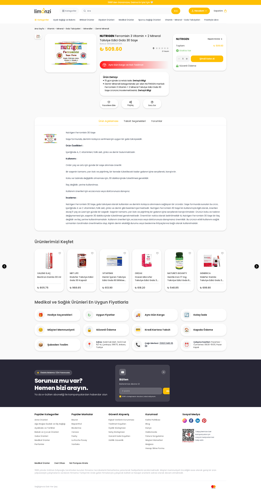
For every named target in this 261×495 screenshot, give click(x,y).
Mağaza (149, 444)
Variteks (76, 444)
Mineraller (88, 28)
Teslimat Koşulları (117, 424)
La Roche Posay (79, 440)
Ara (176, 11)
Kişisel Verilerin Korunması (121, 419)
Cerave (75, 432)
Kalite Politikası (152, 419)
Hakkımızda (151, 432)
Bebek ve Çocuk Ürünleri (47, 432)
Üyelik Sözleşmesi (116, 428)
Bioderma (76, 428)
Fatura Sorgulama (154, 436)
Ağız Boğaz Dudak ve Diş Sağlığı (50, 424)
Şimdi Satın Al (207, 58)
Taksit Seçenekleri (135, 121)
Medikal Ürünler (42, 440)
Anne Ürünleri (41, 419)
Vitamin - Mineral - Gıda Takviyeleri (63, 28)
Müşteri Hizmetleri (154, 440)
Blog (147, 424)
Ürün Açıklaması (108, 121)
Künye (148, 428)
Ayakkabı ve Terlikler (45, 428)
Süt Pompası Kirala (78, 463)
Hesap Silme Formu (154, 448)
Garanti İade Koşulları (119, 436)
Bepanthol (77, 424)
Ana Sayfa (39, 28)
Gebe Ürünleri (41, 436)
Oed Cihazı (59, 463)
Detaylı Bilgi (139, 80)
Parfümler (39, 444)
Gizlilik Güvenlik (115, 440)
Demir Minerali (102, 28)
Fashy (74, 436)
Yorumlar (156, 121)
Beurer (75, 419)
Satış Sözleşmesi (116, 432)
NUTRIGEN (107, 36)
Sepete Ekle (49, 287)
